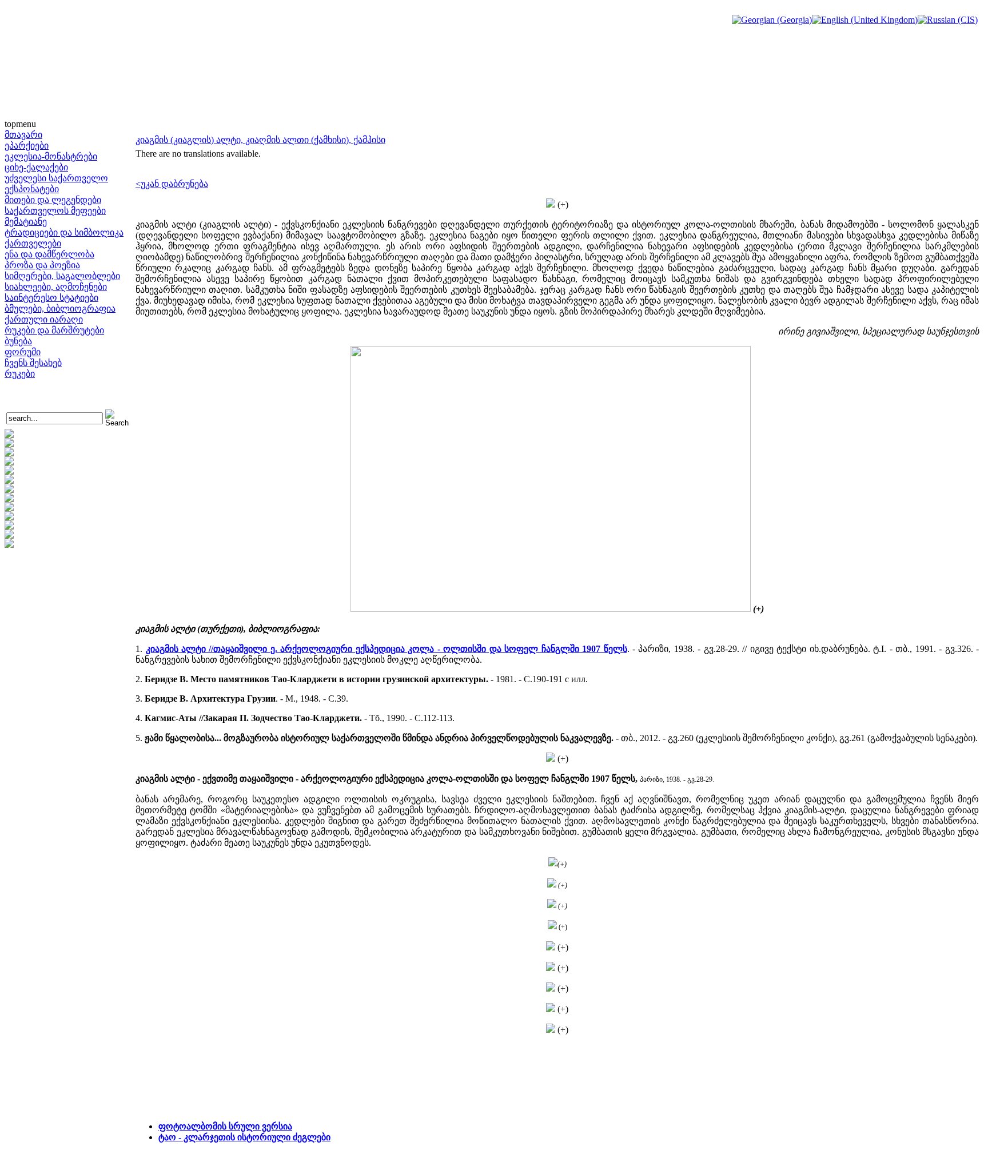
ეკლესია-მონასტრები (51, 156)
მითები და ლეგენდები (53, 200)
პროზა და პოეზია (42, 265)
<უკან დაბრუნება (172, 184)
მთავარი (23, 135)
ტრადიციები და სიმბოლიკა (64, 232)
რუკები (20, 374)
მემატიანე (26, 221)
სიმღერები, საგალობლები (62, 276)
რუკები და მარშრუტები (54, 330)
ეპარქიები (27, 145)
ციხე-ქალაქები (36, 167)
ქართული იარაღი (44, 319)
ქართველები (33, 243)
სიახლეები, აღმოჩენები (56, 287)
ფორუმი (23, 352)
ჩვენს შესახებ (33, 363)
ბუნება (18, 341)
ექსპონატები (32, 189)
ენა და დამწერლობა (49, 254)
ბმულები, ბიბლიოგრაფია (60, 308)
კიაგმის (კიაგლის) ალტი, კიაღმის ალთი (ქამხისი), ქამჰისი (260, 140)
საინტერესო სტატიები (51, 298)
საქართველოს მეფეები (55, 211)
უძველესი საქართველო (56, 178)
